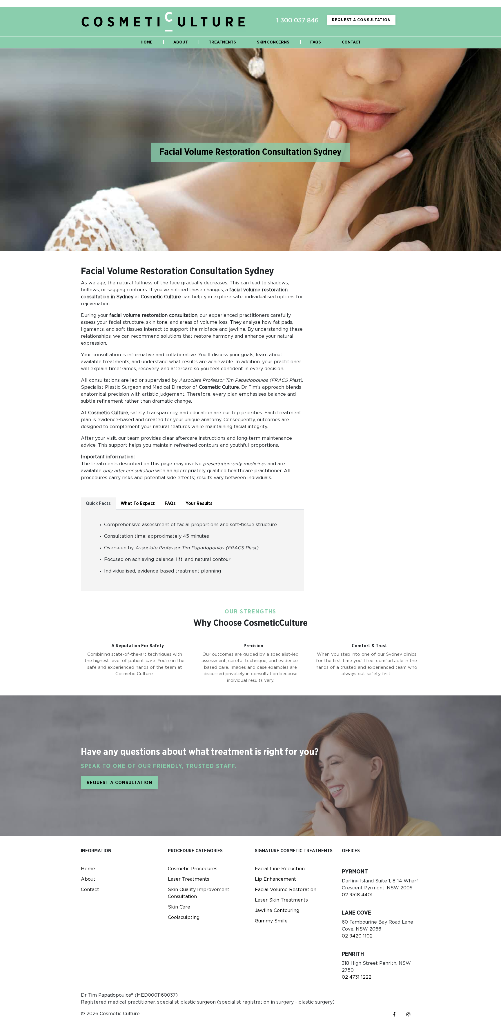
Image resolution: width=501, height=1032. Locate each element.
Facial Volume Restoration (285, 889)
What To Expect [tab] (138, 503)
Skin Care (179, 907)
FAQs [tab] (170, 503)
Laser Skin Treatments (281, 900)
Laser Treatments (188, 879)
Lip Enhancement (275, 879)
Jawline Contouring (277, 910)
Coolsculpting (183, 917)
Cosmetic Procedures (192, 868)
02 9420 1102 (357, 936)
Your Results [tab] (199, 503)
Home (88, 868)
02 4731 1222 (356, 977)
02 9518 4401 (357, 895)
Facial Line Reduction (280, 868)
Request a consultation (361, 20)
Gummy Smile (271, 921)
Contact (90, 889)
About (88, 879)
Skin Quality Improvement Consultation (198, 893)
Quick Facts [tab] (98, 503)
